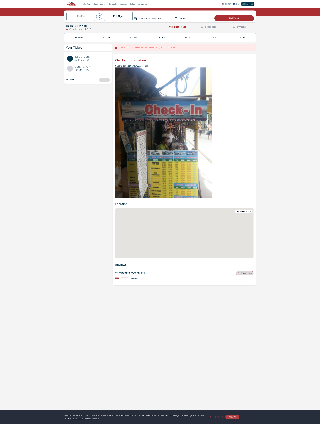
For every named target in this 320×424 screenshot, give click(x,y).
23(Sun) (241, 37)
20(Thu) (161, 37)
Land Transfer (99, 4)
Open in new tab (243, 211)
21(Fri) (188, 37)
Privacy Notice (93, 418)
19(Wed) (133, 37)
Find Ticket (234, 18)
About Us (123, 4)
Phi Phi (89, 29)
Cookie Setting (216, 417)
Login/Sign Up (247, 4)
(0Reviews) (134, 278)
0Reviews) (77, 29)
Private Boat (85, 4)
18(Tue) (106, 37)
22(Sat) (214, 37)
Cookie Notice (77, 418)
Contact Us (142, 4)
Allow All (232, 417)
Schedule (113, 4)
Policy (132, 4)
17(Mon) (78, 37)
